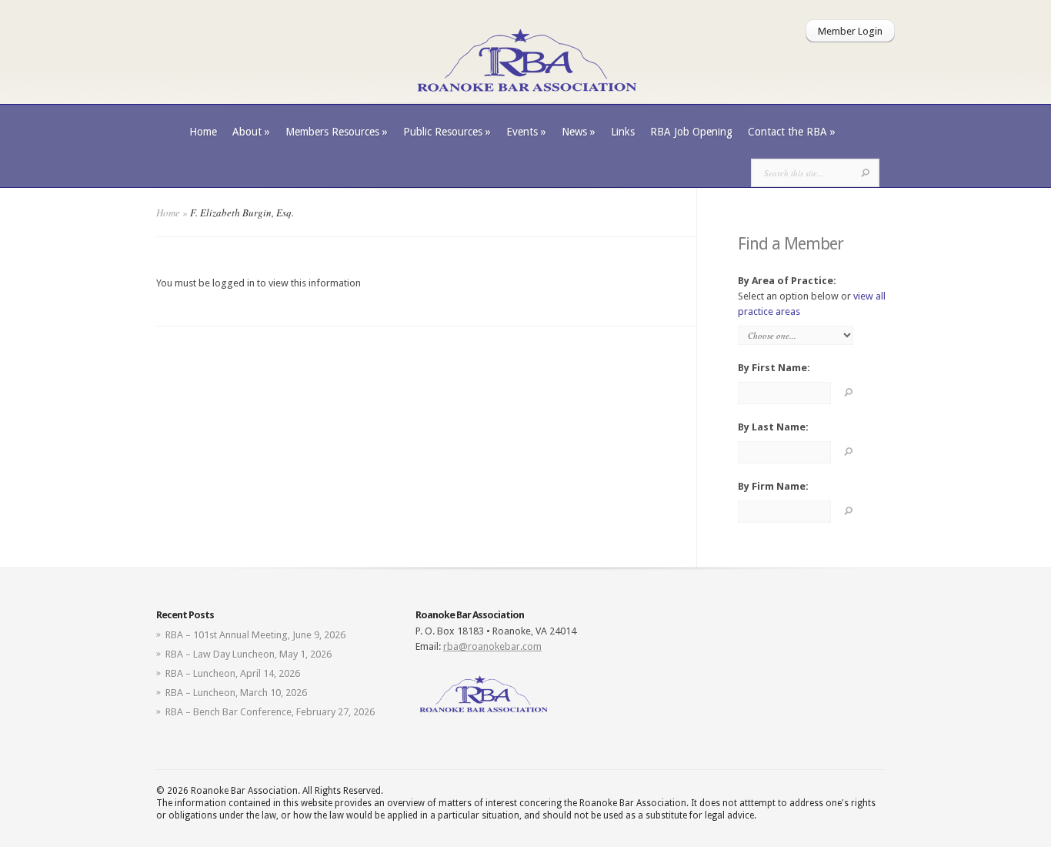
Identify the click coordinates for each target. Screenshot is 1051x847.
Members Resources (336, 132)
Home (203, 132)
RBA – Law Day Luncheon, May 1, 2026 (248, 654)
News (579, 132)
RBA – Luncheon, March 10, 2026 (236, 692)
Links (623, 132)
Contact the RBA (792, 132)
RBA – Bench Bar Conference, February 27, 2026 (270, 712)
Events (526, 132)
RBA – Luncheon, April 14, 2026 (232, 673)
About (251, 132)
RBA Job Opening (691, 132)
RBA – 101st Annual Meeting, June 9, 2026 (255, 635)
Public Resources (447, 132)
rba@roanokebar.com (492, 646)
